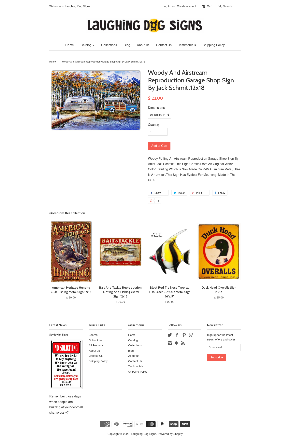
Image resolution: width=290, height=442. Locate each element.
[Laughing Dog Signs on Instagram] (170, 344)
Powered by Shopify (170, 434)
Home (69, 45)
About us (143, 45)
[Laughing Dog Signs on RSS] (183, 344)
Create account (186, 6)
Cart (209, 6)
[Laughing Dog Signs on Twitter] (170, 336)
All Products (96, 345)
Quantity (154, 124)
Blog (127, 45)
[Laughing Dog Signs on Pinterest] (184, 336)
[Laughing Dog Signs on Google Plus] (191, 336)
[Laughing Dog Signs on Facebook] (177, 336)
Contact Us (164, 45)
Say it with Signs (58, 334)
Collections (109, 45)
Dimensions (156, 107)
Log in (166, 6)
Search (93, 335)
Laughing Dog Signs (143, 434)
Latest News (57, 325)
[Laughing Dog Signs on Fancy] (176, 344)
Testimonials (187, 45)
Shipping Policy (214, 45)
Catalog (86, 45)
